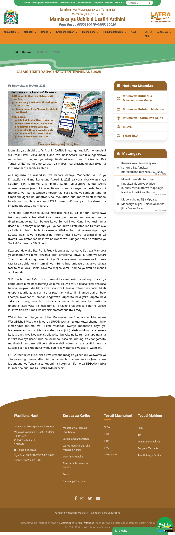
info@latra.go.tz (26, 449)
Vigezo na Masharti (77, 512)
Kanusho (60, 512)
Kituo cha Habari (65, 32)
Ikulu (140, 427)
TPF (140, 434)
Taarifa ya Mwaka (73, 456)
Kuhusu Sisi (10, 32)
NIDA (107, 427)
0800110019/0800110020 (40, 455)
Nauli (134, 32)
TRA (106, 447)
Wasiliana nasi (84, 2)
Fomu (66, 474)
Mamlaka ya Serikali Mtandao (77, 522)
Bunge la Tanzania (148, 448)
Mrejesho (98, 2)
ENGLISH (119, 2)
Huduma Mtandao (113, 32)
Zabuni (26, 2)
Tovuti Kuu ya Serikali (150, 455)
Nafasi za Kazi (68, 2)
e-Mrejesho (110, 454)
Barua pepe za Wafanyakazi (45, 2)
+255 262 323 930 (31, 460)
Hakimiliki (95, 512)
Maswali (109, 2)
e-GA (106, 434)
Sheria (44, 32)
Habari (26, 52)
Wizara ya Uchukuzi (149, 441)
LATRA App (148, 34)
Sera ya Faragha (111, 512)
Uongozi (28, 32)
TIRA (106, 440)
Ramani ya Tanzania (74, 481)
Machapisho (89, 32)
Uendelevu (162, 32)
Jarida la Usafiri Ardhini (76, 438)
